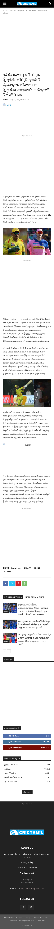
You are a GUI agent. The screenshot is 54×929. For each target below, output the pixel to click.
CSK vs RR (27, 568)
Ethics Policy (9, 918)
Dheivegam (27, 879)
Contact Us (41, 921)
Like (47, 736)
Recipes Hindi (27, 882)
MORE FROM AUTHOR (34, 597)
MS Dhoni (7, 571)
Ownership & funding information (21, 921)
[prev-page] (4, 651)
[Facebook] (5, 583)
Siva (6, 100)
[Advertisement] (27, 43)
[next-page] (9, 651)
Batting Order (16, 568)
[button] (4, 4)
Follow (46, 742)
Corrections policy (23, 918)
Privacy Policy (27, 862)
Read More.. (27, 857)
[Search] (50, 4)
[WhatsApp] (24, 583)
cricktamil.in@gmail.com (32, 888)
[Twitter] (12, 583)
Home (5, 10)
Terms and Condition (27, 867)
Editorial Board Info (40, 918)
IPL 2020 (37, 568)
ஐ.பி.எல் (5, 13)
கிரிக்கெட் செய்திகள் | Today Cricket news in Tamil (28, 10)
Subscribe (45, 748)
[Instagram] (31, 907)
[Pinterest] (18, 583)
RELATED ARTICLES (13, 597)
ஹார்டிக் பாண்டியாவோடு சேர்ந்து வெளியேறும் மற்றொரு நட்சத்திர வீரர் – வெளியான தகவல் (34, 624)
